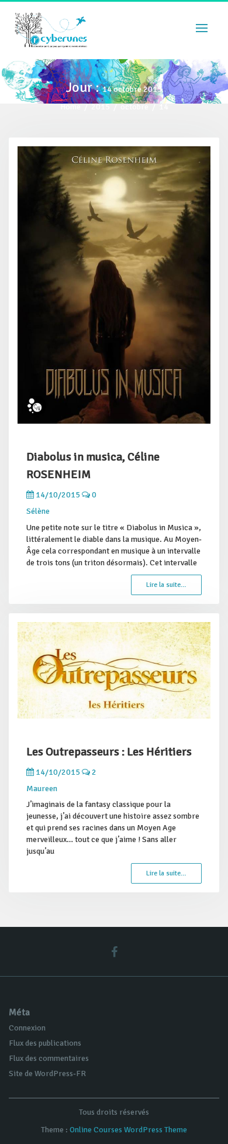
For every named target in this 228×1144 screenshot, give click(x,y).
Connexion (27, 1028)
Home (70, 107)
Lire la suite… (166, 584)
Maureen (41, 788)
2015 (100, 107)
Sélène (38, 511)
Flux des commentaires (49, 1058)
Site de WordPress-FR (47, 1073)
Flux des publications (45, 1043)
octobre (134, 107)
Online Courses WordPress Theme (128, 1130)
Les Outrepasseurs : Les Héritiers (109, 751)
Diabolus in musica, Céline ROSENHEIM (93, 465)
